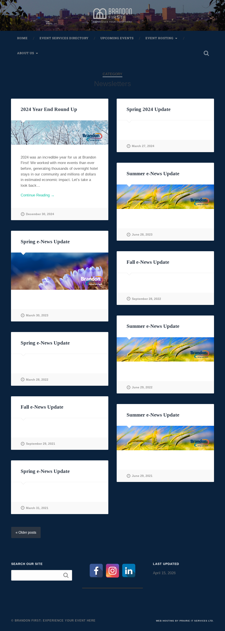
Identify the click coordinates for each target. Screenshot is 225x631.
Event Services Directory (64, 38)
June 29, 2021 (142, 476)
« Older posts (26, 532)
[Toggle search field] (206, 53)
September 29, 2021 (40, 443)
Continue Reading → (37, 195)
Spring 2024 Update (149, 109)
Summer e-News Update (153, 173)
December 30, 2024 (40, 214)
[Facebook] (96, 571)
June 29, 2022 (142, 387)
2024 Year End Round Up (49, 109)
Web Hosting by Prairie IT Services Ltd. (185, 621)
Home (22, 38)
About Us (25, 53)
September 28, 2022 (146, 299)
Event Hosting (159, 38)
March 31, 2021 (37, 508)
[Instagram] (112, 571)
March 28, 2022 (37, 379)
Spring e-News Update (45, 241)
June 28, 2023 (142, 234)
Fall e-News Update (148, 262)
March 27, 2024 (143, 146)
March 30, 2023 (37, 315)
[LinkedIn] (129, 571)
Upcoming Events (117, 38)
